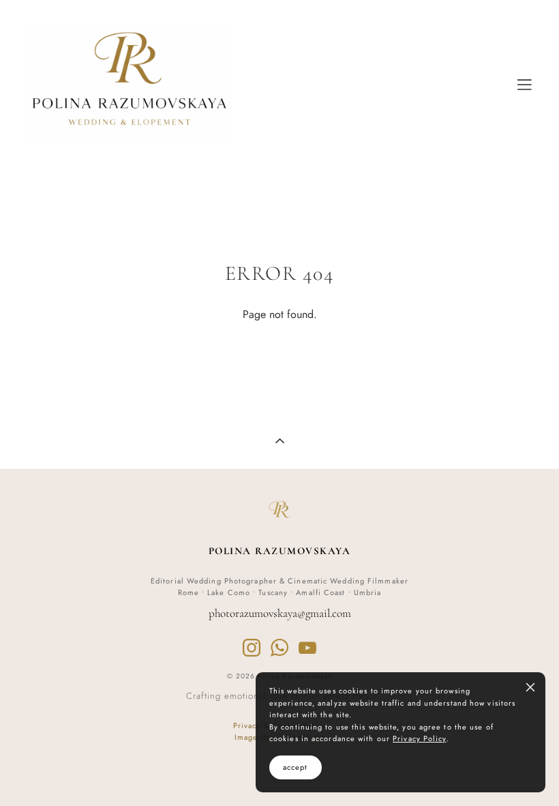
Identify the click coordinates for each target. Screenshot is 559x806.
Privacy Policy (419, 738)
